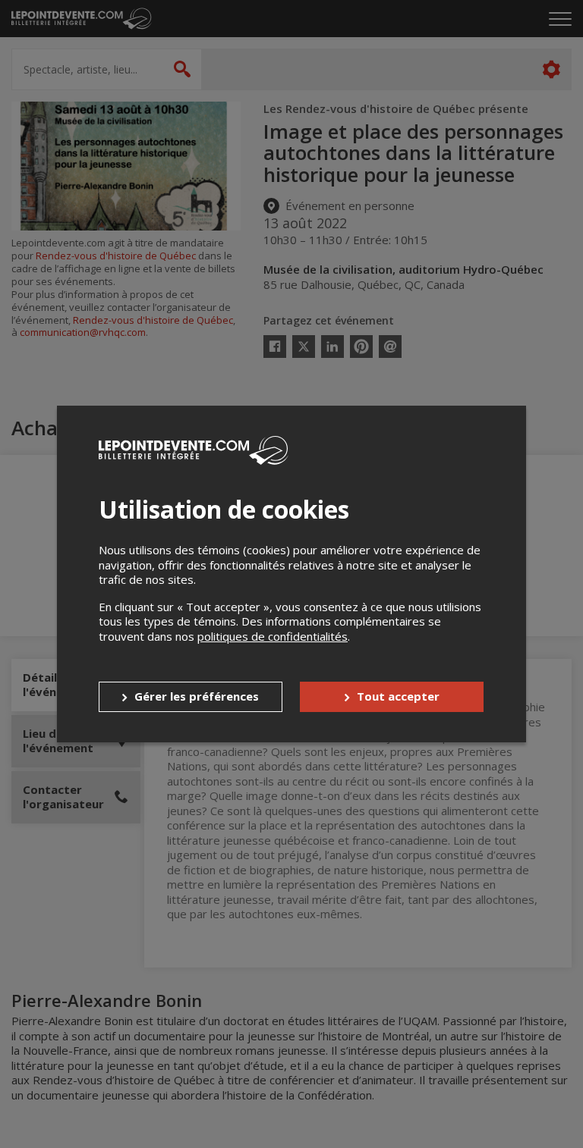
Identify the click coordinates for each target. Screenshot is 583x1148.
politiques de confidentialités (272, 636)
